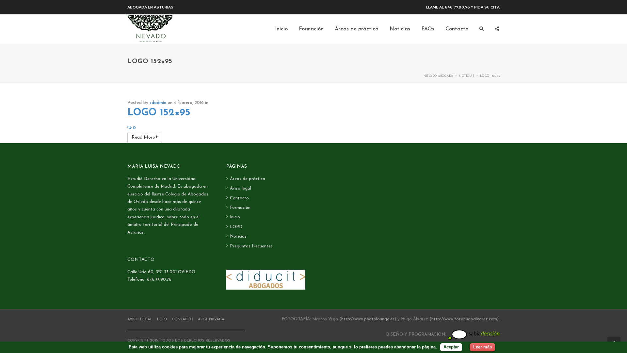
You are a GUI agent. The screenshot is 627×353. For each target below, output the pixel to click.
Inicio (235, 217)
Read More (144, 137)
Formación (240, 208)
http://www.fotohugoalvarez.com (464, 319)
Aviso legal (240, 188)
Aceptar (451, 347)
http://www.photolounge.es (367, 319)
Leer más (482, 347)
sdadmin (158, 103)
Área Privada (211, 319)
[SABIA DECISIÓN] (473, 334)
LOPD (236, 227)
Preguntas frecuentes (251, 246)
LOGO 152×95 (158, 113)
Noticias (238, 236)
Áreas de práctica (247, 179)
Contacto (239, 198)
